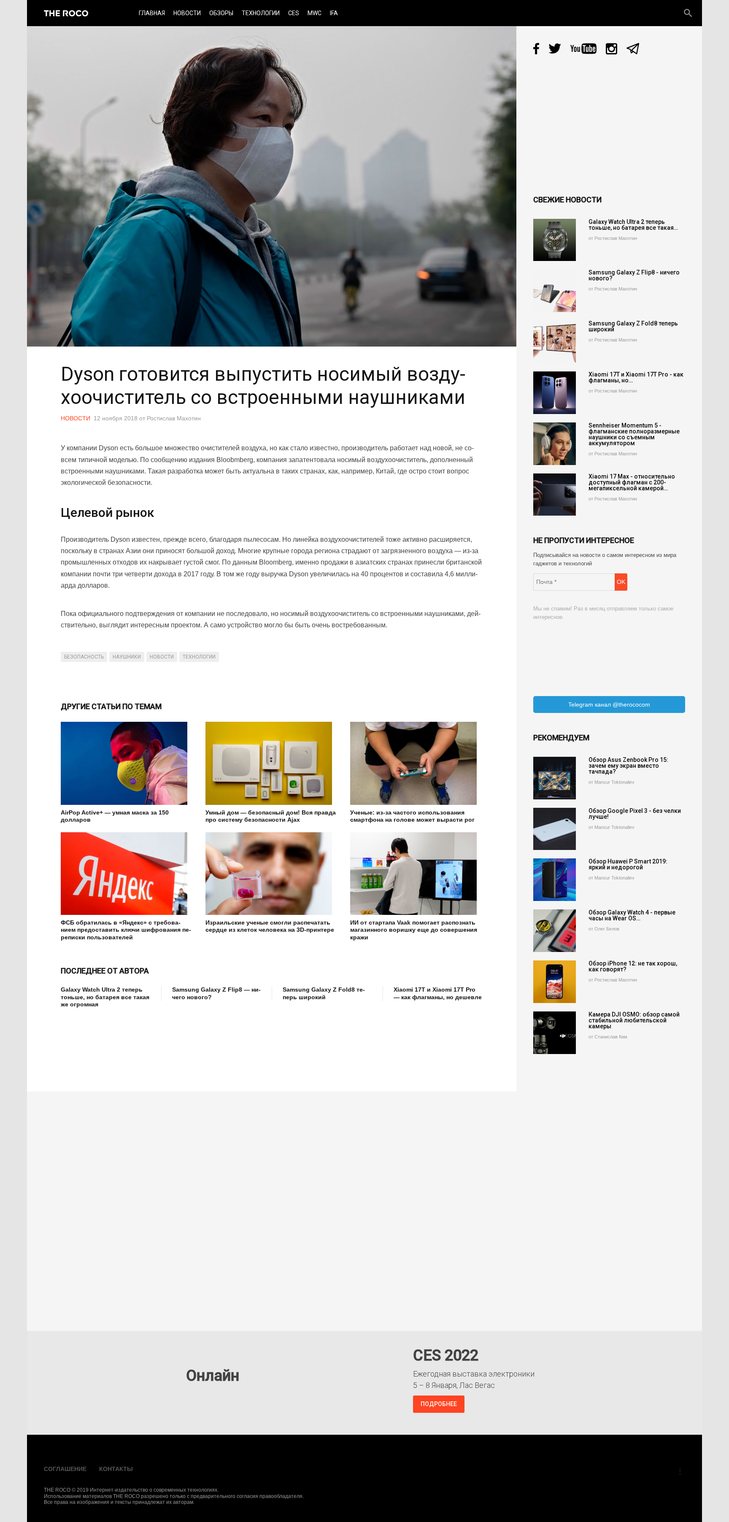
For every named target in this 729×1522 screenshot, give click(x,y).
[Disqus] (274, 1205)
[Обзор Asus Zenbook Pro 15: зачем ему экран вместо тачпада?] (554, 778)
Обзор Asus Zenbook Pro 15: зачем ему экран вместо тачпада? (628, 765)
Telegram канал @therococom (609, 704)
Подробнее (439, 1404)
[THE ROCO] (66, 13)
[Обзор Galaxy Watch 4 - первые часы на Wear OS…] (554, 930)
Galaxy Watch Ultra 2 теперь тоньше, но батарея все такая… (633, 224)
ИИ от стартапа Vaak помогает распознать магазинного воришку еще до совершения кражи (413, 930)
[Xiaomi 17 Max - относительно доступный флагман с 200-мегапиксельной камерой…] (554, 494)
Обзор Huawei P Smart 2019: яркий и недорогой (628, 864)
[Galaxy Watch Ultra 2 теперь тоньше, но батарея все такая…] (554, 240)
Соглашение (65, 1469)
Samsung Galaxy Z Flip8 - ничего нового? (634, 275)
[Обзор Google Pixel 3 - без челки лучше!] (554, 829)
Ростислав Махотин (174, 418)
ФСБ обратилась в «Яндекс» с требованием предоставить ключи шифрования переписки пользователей (126, 930)
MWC (314, 13)
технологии (199, 657)
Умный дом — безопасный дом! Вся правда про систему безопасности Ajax (270, 816)
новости (162, 657)
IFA (334, 13)
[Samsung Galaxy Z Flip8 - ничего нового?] (554, 290)
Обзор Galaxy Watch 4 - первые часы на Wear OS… (632, 915)
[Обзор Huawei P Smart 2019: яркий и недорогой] (554, 879)
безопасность (84, 657)
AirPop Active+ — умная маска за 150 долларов (115, 816)
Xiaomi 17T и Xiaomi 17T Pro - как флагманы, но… (636, 377)
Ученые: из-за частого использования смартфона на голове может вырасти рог (412, 816)
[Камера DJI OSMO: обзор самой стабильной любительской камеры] (554, 1032)
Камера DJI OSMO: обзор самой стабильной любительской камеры (634, 1020)
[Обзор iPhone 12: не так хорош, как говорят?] (554, 981)
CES (293, 13)
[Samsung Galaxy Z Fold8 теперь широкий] (554, 341)
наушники (127, 657)
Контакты (116, 1469)
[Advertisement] (214, 1044)
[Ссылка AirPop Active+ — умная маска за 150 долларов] (127, 763)
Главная (152, 13)
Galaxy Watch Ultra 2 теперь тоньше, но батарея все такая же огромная (105, 997)
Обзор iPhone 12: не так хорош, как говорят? (633, 966)
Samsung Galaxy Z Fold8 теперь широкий (324, 993)
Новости (187, 13)
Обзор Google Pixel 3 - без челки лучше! (635, 813)
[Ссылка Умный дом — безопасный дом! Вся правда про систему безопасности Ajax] (271, 763)
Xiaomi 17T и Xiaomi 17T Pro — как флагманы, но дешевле (438, 993)
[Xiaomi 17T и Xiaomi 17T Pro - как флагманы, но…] (554, 392)
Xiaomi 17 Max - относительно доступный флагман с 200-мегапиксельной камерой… (632, 482)
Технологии (261, 13)
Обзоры (221, 13)
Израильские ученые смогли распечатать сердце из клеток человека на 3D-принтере (269, 926)
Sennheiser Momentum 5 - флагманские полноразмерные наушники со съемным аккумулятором (634, 434)
